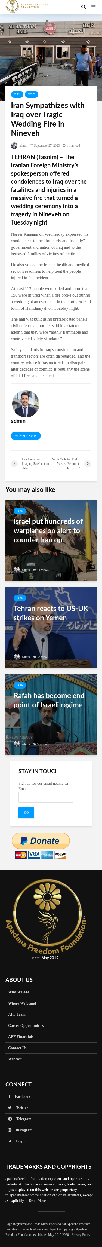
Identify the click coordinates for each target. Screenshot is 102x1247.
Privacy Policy (81, 1235)
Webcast (15, 1059)
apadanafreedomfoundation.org (29, 1179)
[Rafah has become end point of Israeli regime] (51, 714)
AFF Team (17, 1014)
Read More (37, 1201)
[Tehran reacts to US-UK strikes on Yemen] (51, 627)
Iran (17, 94)
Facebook (20, 1097)
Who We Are (18, 992)
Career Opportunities (26, 1026)
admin (22, 146)
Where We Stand (22, 1003)
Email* (24, 789)
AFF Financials (20, 1037)
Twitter (20, 1108)
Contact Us (17, 1048)
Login (19, 1141)
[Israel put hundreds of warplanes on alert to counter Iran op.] (51, 540)
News (31, 94)
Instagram (22, 1130)
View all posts (26, 435)
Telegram (22, 1119)
